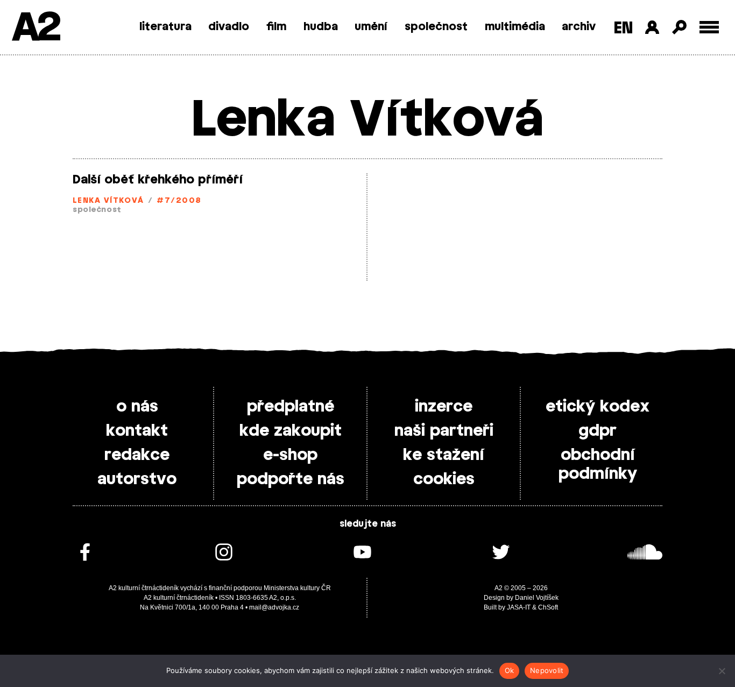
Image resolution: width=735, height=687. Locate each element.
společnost (436, 27)
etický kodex (597, 406)
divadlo (228, 27)
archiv (579, 27)
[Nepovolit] (721, 670)
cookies (444, 479)
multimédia (515, 27)
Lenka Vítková (108, 201)
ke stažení (443, 455)
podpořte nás (290, 479)
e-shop (290, 455)
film (276, 27)
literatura (165, 27)
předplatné (290, 406)
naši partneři (443, 431)
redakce (136, 455)
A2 (35, 28)
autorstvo (136, 479)
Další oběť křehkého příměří (158, 179)
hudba (320, 27)
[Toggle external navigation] (709, 27)
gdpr (597, 431)
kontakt (137, 431)
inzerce (443, 406)
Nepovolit (546, 670)
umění (371, 27)
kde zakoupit (290, 431)
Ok (509, 670)
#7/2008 (179, 201)
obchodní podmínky (598, 464)
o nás (137, 406)
